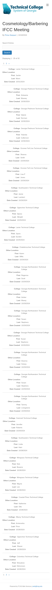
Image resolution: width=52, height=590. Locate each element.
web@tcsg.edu (37, 586)
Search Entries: (8, 43)
